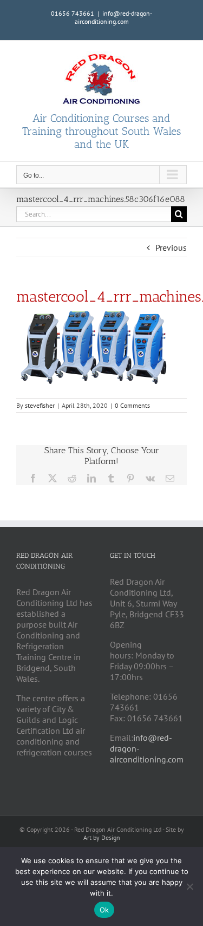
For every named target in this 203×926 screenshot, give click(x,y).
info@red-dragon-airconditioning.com (114, 17)
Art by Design (101, 837)
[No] (189, 886)
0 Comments (132, 405)
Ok (104, 909)
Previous (171, 247)
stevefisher (40, 405)
